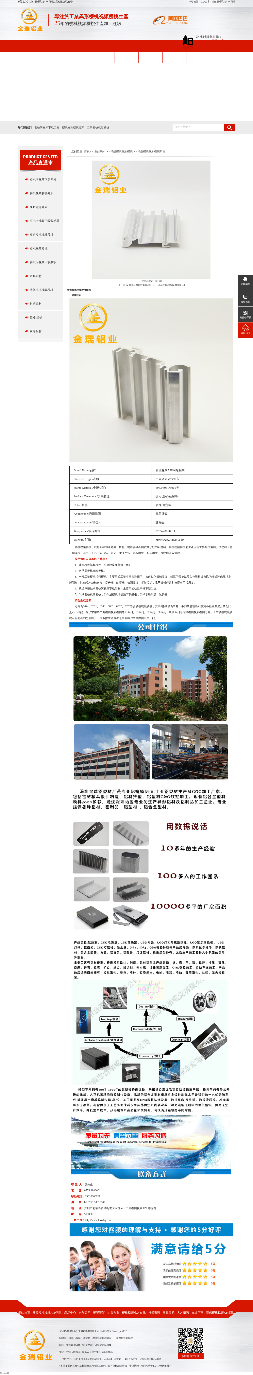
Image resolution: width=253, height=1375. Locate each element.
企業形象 (150, 57)
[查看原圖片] (147, 280)
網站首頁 (30, 57)
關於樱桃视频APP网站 (47, 1312)
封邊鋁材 (36, 303)
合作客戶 (85, 1312)
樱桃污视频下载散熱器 (44, 220)
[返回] (158, 280)
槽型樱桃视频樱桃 (41, 289)
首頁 (87, 151)
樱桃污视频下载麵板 (43, 262)
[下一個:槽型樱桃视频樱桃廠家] (168, 285)
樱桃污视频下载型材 (46, 127)
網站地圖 (194, 1)
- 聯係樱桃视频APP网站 (222, 1)
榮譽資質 (126, 57)
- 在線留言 (204, 1)
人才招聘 (183, 1312)
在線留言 (197, 1312)
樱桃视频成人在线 (174, 57)
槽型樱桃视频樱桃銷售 (151, 151)
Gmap (108, 1358)
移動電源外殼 (38, 207)
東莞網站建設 (92, 1358)
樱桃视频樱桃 (38, 248)
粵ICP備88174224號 (151, 1358)
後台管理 (66, 1358)
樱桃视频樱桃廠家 (73, 127)
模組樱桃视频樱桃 (41, 234)
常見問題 (169, 1312)
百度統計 (131, 1358)
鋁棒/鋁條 (36, 317)
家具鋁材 (36, 276)
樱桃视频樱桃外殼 (78, 57)
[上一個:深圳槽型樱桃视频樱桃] (134, 285)
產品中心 (102, 57)
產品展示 (100, 151)
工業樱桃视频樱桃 (98, 127)
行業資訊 (154, 1312)
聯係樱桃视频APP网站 (220, 1312)
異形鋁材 (36, 331)
